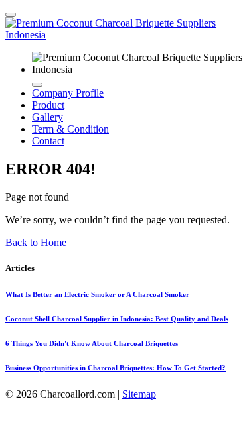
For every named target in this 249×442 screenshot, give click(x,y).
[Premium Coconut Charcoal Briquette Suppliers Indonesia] (124, 34)
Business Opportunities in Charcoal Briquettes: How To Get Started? (115, 368)
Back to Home (35, 242)
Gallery (47, 117)
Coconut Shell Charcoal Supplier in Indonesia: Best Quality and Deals (116, 319)
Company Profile (68, 93)
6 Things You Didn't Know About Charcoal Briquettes (91, 343)
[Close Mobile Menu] (37, 85)
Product (48, 105)
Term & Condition (70, 129)
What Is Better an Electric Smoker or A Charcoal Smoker (97, 294)
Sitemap (139, 394)
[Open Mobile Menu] (10, 15)
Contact (48, 140)
